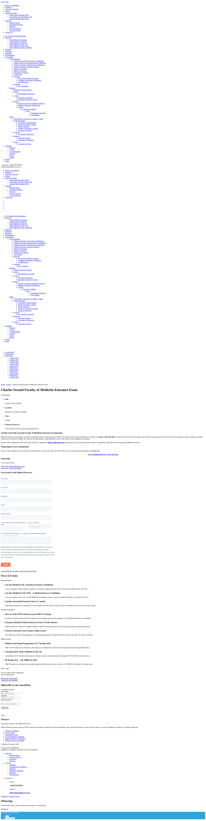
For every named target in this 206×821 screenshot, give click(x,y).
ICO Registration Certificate (14, 737)
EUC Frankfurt (23, 86)
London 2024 (14, 373)
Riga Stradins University (26, 94)
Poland (16, 101)
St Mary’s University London (28, 128)
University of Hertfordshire (27, 123)
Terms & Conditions (12, 731)
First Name (4, 691)
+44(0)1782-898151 (15, 468)
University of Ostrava (21, 73)
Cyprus (16, 96)
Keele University (24, 127)
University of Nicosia (25, 98)
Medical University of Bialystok (29, 105)
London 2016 (14, 358)
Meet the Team (14, 23)
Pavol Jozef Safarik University (28, 78)
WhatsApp (4, 809)
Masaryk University (20, 69)
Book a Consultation (12, 5)
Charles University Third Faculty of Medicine (29, 65)
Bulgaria (12, 88)
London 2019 (14, 362)
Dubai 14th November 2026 (19, 15)
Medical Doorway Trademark (15, 739)
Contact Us (9, 32)
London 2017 (14, 360)
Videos (7, 11)
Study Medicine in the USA (18, 46)
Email (3, 466)
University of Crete (24, 144)
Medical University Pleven (23, 90)
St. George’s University (26, 134)
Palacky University (20, 71)
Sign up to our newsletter (9, 680)
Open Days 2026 (11, 13)
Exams (7, 159)
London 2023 (14, 370)
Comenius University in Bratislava (29, 80)
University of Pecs (24, 138)
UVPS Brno (18, 74)
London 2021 (14, 364)
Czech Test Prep (14, 30)
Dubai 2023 (13, 368)
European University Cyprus (27, 100)
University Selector (11, 9)
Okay (7, 816)
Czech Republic (14, 59)
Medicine (12, 765)
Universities (9, 57)
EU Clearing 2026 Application (15, 36)
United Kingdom (19, 121)
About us (8, 21)
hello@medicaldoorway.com (15, 466)
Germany (17, 84)
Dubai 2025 (13, 375)
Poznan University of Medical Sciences (31, 103)
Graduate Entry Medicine (18, 42)
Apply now (5, 2)
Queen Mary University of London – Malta (28, 119)
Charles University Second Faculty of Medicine (30, 63)
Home (3, 385)
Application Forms (11, 735)
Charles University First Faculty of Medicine (29, 61)
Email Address (6, 700)
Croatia (20, 107)
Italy (28, 111)
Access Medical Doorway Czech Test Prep (103, 454)
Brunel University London (27, 125)
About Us (8, 753)
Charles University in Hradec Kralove (26, 67)
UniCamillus (35, 115)
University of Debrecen (26, 140)
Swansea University (25, 130)
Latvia (16, 92)
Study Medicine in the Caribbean (20, 47)
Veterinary (8, 51)
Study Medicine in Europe (18, 40)
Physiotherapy (10, 55)
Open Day (13, 759)
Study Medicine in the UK (18, 44)
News (7, 161)
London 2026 (9, 352)
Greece (16, 142)
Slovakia (17, 76)
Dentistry (8, 49)
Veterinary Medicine (16, 771)
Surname (4, 696)
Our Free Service (15, 28)
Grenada (17, 132)
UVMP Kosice (23, 82)
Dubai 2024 (13, 371)
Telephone (4, 468)
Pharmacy (8, 53)
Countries (8, 146)
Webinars (8, 7)
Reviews (12, 27)
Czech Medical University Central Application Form (18, 571)
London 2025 (14, 377)
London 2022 (14, 366)
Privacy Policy (10, 733)
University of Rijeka (29, 109)
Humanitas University (38, 113)
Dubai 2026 (9, 354)
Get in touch (13, 678)
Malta (11, 117)
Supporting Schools (16, 25)
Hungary (17, 136)
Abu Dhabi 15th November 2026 (20, 17)
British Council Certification (14, 740)
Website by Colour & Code (10, 796)
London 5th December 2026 (19, 19)
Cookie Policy (10, 818)
